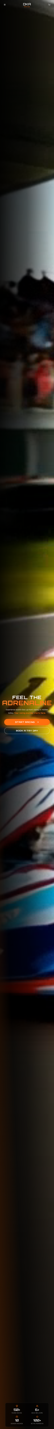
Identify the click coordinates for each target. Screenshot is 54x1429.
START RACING (25, 722)
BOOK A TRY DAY (27, 730)
